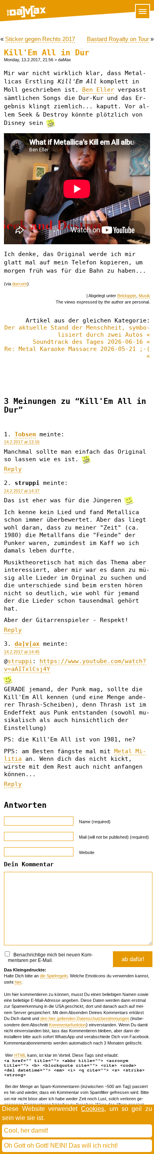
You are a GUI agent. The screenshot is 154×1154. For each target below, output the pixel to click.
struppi (20, 661)
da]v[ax (27, 643)
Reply (13, 469)
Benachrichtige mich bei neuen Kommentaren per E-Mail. (50, 957)
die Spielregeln (54, 975)
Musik (144, 295)
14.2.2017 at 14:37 (21, 490)
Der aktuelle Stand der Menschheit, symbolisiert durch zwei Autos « (77, 331)
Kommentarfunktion (67, 1024)
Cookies (92, 1108)
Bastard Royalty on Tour (118, 39)
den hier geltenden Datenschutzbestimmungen (84, 1018)
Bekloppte (126, 295)
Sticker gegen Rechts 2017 (40, 39)
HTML (20, 1055)
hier (18, 982)
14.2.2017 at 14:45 (21, 651)
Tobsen (25, 434)
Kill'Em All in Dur (46, 52)
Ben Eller (98, 89)
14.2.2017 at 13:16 (21, 441)
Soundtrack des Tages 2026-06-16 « (91, 341)
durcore (19, 283)
